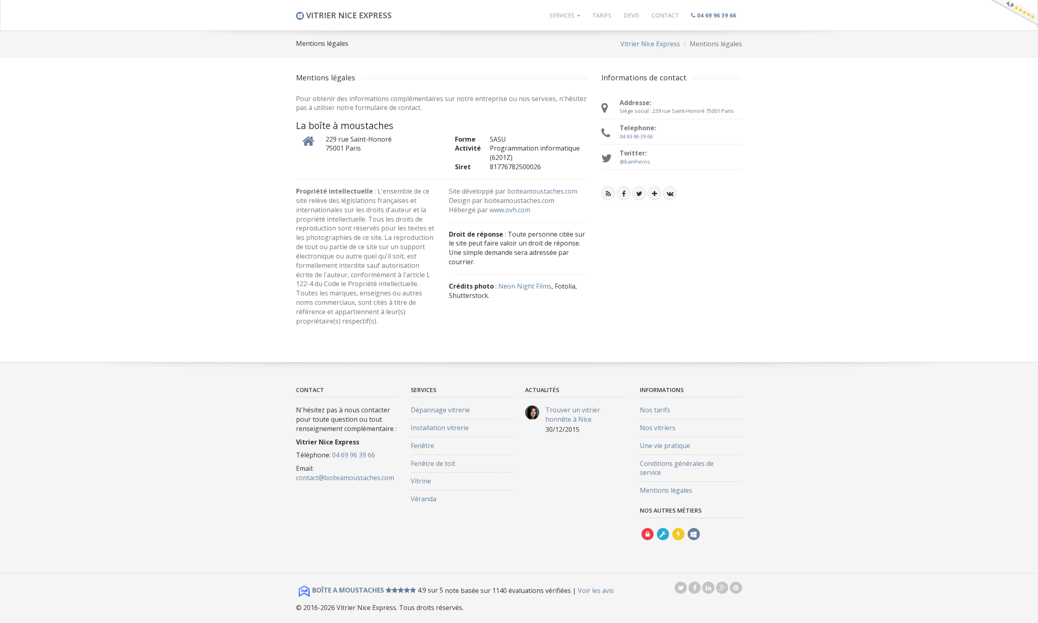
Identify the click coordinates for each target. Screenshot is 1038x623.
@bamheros (635, 161)
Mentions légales (666, 490)
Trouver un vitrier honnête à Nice (572, 414)
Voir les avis (596, 590)
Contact (665, 15)
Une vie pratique (665, 445)
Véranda (423, 498)
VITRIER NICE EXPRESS (348, 15)
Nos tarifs (655, 409)
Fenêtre (422, 445)
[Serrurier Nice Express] (647, 541)
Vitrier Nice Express (650, 43)
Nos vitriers (658, 427)
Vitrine (421, 480)
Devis (631, 15)
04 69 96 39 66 (636, 136)
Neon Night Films (524, 286)
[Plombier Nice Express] (663, 541)
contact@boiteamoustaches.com (345, 477)
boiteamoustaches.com (542, 191)
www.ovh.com (509, 209)
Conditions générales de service (677, 468)
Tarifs (601, 15)
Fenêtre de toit (433, 463)
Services (562, 15)
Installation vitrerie (440, 427)
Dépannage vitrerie (440, 409)
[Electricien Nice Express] (678, 541)
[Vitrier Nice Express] (693, 541)
